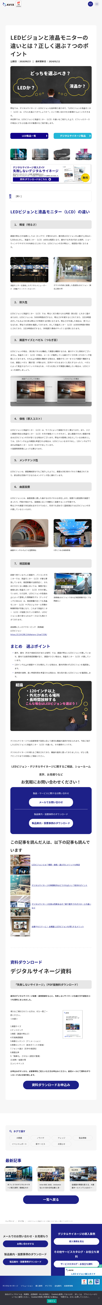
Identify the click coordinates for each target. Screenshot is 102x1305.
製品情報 (82, 1137)
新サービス (40, 1144)
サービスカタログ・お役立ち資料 (76, 1263)
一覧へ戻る (51, 1199)
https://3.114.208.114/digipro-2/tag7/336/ (28, 634)
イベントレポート (19, 1144)
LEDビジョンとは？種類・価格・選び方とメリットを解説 (56, 864)
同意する (51, 1301)
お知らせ (61, 1144)
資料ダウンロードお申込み (51, 1084)
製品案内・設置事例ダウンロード (25, 1261)
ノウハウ (40, 1137)
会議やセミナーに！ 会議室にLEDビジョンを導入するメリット (58, 926)
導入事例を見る (76, 1241)
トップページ (9, 1221)
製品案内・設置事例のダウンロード (51, 823)
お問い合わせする (25, 1243)
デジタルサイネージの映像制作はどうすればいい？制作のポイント (59, 885)
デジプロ (21, 1221)
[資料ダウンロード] (83, 1269)
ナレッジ (61, 1137)
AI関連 (19, 1137)
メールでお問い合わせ (51, 802)
